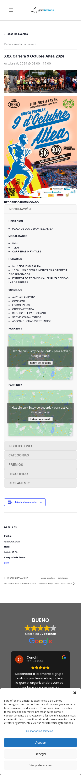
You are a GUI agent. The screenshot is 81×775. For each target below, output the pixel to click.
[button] (75, 693)
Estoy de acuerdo (40, 362)
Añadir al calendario (26, 502)
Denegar (40, 754)
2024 (6, 562)
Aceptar (40, 742)
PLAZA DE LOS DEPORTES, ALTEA (32, 228)
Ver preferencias (40, 765)
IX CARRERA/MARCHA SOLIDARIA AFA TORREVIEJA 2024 (20, 581)
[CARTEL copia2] (40, 147)
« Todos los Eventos (16, 34)
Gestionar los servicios (39, 731)
